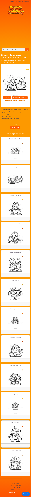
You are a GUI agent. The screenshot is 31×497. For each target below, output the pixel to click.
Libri (16, 100)
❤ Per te (25, 494)
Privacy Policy (15, 487)
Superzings (21, 60)
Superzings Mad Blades (15, 252)
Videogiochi (22, 100)
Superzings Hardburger (15, 450)
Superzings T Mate (15, 223)
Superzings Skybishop (15, 394)
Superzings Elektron (15, 422)
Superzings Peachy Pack (15, 138)
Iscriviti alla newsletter (22, 1)
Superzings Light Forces (15, 167)
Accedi (12, 1)
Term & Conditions (15, 485)
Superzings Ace (15, 280)
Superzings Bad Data (15, 308)
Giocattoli (9, 100)
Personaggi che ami (9, 62)
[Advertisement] (15, 31)
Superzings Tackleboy (15, 195)
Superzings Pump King (15, 365)
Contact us (15, 483)
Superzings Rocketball (15, 337)
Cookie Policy (15, 489)
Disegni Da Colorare (10, 60)
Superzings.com (22, 111)
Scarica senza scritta (19, 97)
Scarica (7, 97)
